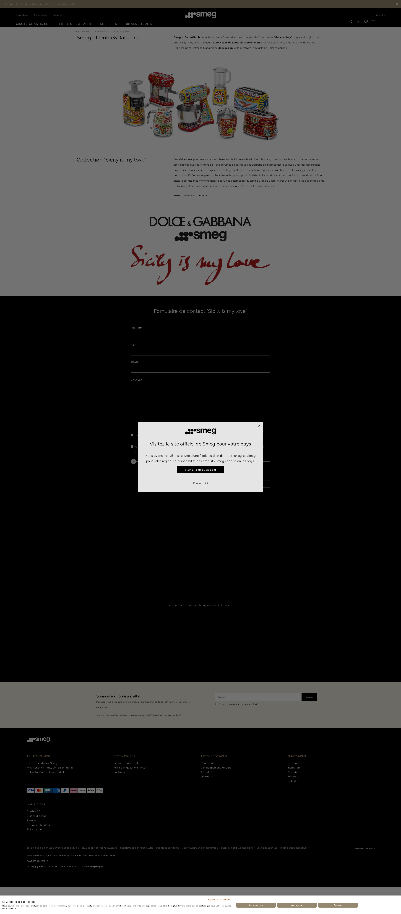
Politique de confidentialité (220, 899)
